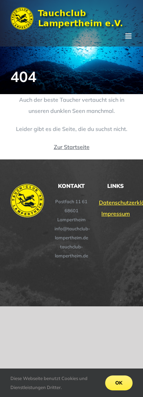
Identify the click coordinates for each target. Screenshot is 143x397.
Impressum (115, 213)
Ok (119, 383)
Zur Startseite (72, 146)
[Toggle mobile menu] (129, 36)
